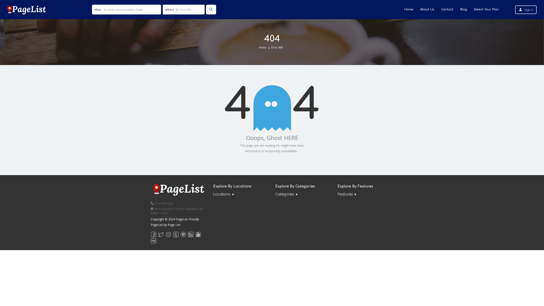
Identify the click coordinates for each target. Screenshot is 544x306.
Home (408, 9)
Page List (174, 225)
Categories (284, 194)
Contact (447, 9)
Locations (221, 194)
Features (345, 194)
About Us (427, 9)
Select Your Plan (486, 9)
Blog (463, 9)
